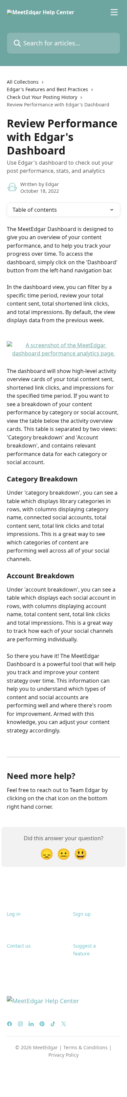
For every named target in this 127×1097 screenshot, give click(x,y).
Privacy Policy (63, 1055)
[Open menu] (114, 12)
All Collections (23, 82)
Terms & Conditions (85, 1047)
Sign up (82, 914)
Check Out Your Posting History (42, 97)
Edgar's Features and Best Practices (47, 89)
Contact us (19, 946)
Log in (14, 914)
